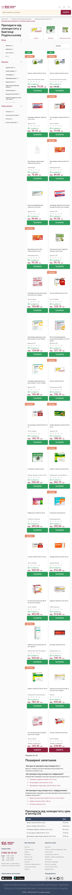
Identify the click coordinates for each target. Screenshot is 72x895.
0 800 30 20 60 (9, 853)
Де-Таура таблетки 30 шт (38, 804)
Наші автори (28, 859)
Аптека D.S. (4, 19)
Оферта (26, 869)
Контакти (27, 862)
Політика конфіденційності (32, 864)
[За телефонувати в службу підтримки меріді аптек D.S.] (59, 8)
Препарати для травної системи (21, 19)
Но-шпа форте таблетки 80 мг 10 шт (41, 782)
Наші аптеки (48, 852)
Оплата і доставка (50, 864)
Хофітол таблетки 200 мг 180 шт (40, 801)
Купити (38, 91)
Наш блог (48, 847)
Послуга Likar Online (51, 866)
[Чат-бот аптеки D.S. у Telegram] (58, 878)
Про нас (26, 847)
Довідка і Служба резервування (54, 857)
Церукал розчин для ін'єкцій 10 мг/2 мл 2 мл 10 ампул (47, 798)
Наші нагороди (29, 849)
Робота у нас (28, 857)
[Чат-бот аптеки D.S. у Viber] (62, 878)
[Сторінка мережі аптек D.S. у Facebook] (47, 878)
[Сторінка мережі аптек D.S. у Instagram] (50, 878)
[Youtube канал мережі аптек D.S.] (54, 878)
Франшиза (27, 854)
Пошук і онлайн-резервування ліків (55, 849)
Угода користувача (30, 866)
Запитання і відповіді (51, 862)
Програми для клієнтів (52, 854)
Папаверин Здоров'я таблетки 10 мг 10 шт (43, 779)
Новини (26, 852)
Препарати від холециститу (42, 19)
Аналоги (37, 750)
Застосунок (48, 859)
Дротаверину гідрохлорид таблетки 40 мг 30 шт (45, 785)
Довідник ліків (49, 869)
